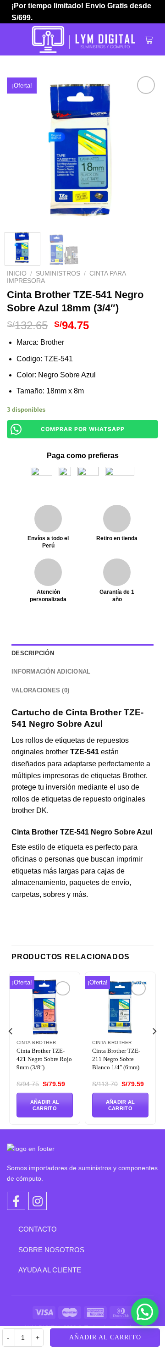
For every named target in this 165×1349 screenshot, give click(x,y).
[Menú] (16, 39)
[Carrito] (149, 39)
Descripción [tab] (32, 653)
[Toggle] (11, 1229)
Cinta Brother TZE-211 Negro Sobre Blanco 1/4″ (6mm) (116, 1059)
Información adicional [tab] (50, 671)
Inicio (17, 273)
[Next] (143, 149)
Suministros (58, 273)
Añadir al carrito (105, 1337)
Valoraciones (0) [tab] (40, 690)
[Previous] (21, 149)
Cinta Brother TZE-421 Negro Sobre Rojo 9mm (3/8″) (44, 1059)
